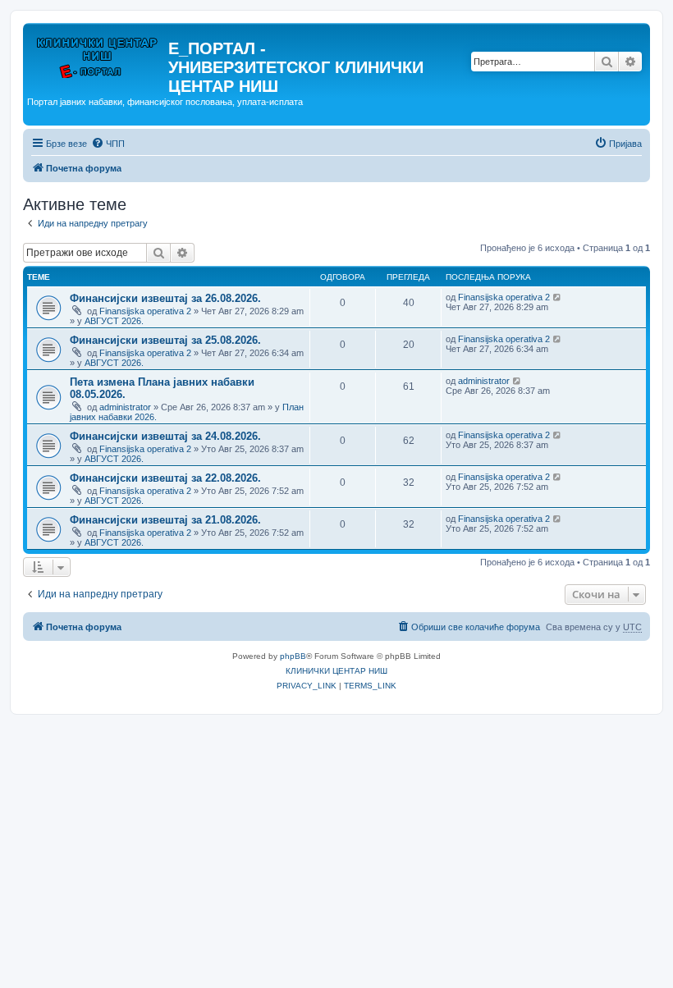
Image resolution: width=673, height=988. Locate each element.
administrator (125, 407)
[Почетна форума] (97, 53)
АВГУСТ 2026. (114, 321)
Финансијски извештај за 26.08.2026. (165, 298)
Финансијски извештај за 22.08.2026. (165, 478)
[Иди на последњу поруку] (557, 297)
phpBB (293, 656)
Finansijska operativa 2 (145, 311)
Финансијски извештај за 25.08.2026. (165, 340)
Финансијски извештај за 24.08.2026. (165, 436)
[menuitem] (108, 143)
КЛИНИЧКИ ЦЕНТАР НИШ (336, 670)
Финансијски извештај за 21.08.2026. (165, 520)
